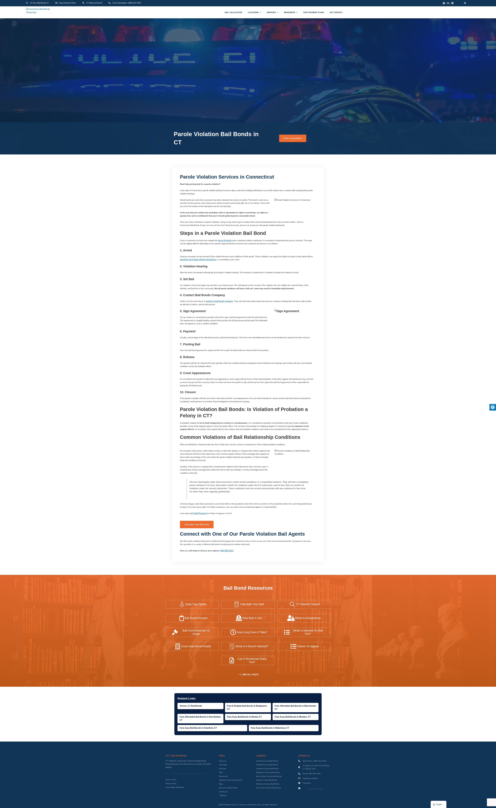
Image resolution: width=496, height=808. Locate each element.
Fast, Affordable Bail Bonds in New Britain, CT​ (200, 718)
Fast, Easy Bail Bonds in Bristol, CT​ (244, 717)
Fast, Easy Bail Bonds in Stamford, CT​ (198, 728)
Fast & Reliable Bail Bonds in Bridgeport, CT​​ (247, 707)
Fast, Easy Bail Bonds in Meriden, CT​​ (293, 717)
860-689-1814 (226, 551)
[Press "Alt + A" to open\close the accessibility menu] (492, 407)
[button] (465, 3)
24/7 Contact (336, 12)
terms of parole (225, 240)
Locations (253, 12)
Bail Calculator (233, 12)
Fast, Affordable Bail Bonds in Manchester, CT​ (295, 707)
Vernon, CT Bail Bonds (191, 706)
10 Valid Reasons (198, 513)
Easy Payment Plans (313, 12)
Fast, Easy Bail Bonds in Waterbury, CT (270, 728)
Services (271, 12)
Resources (289, 12)
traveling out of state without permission (198, 259)
